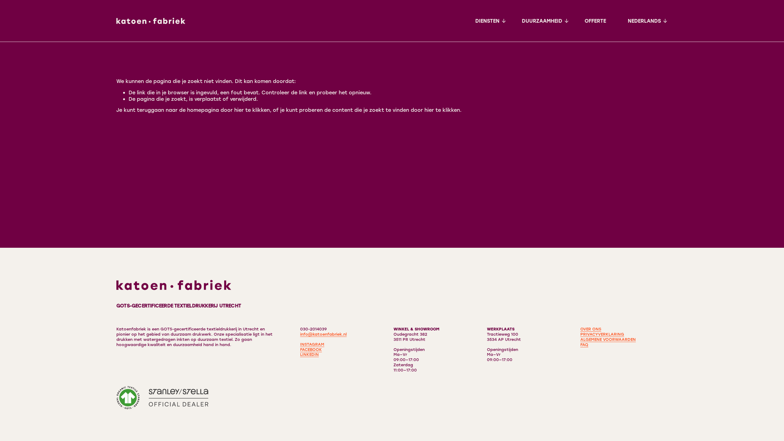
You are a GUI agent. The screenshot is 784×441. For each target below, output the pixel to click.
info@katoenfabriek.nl (323, 334)
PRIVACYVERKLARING (602, 334)
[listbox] (648, 20)
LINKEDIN (309, 354)
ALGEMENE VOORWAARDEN (608, 339)
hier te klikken (252, 110)
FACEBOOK (311, 349)
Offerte (595, 20)
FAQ (584, 344)
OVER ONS (590, 328)
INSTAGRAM (312, 344)
